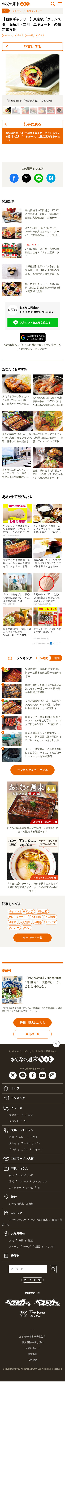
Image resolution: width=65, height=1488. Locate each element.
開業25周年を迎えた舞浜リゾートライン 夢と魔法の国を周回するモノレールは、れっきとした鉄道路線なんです (43, 737)
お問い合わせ (32, 1348)
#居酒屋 (51, 917)
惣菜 (30, 1240)
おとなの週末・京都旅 (21, 1203)
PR (24, 1121)
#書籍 (38, 922)
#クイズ (51, 922)
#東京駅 (29, 35)
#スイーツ (7, 35)
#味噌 (12, 922)
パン (37, 1143)
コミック (16, 1212)
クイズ (22, 1175)
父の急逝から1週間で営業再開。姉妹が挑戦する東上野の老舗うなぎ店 (43, 673)
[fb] (33, 1075)
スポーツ (23, 1181)
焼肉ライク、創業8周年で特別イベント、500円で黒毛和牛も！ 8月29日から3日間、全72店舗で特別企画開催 (43, 721)
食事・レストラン (21, 1130)
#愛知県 (25, 922)
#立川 (40, 35)
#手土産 (42, 911)
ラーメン (26, 1143)
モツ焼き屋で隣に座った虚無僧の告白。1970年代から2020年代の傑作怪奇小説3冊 (48, 401)
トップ (14, 1088)
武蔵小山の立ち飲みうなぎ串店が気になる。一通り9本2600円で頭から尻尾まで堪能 (43, 689)
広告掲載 (32, 1360)
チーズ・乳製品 (31, 1246)
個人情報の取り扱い (33, 1342)
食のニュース (16, 1115)
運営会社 (32, 1354)
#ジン (27, 927)
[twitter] (13, 1075)
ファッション (40, 1181)
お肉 (11, 1240)
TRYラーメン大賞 (22, 1158)
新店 (30, 1115)
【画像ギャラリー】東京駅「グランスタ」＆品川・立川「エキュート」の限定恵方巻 (31, 24)
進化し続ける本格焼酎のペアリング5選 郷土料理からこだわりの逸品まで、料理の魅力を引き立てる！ (48, 474)
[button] (7, 110)
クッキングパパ (17, 1219)
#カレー (14, 927)
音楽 (11, 1181)
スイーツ (37, 1149)
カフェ (24, 1149)
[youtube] (43, 1075)
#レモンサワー (18, 917)
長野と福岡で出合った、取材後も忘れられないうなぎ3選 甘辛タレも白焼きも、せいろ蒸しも (17, 438)
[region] (32, 84)
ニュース (16, 11)
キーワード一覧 (32, 1280)
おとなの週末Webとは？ (32, 1336)
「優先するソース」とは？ (32, 348)
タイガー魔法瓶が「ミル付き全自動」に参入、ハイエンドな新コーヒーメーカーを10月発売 (43, 753)
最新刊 (14, 1255)
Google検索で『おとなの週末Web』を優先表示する (32, 344)
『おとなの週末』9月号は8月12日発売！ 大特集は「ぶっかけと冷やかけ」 (43, 982)
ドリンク (50, 1246)
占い (11, 1175)
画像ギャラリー (34, 11)
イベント (14, 1121)
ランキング (17, 1098)
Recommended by (40, 643)
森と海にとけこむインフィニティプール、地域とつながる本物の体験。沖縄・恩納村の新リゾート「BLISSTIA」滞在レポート (16, 473)
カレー (22, 1137)
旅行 (13, 1196)
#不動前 (37, 917)
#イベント (15, 911)
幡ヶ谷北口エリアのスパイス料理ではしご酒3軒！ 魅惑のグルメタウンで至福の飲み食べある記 (48, 438)
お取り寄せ (17, 1233)
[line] (23, 1075)
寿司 (11, 1137)
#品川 (19, 35)
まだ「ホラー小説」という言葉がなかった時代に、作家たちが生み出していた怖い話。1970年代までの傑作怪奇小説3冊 (15, 400)
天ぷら (12, 1143)
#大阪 (29, 911)
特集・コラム (19, 1168)
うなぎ (34, 1137)
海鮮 (21, 1240)
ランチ (12, 1149)
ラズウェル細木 (39, 1219)
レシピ (29, 1187)
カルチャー (15, 1187)
